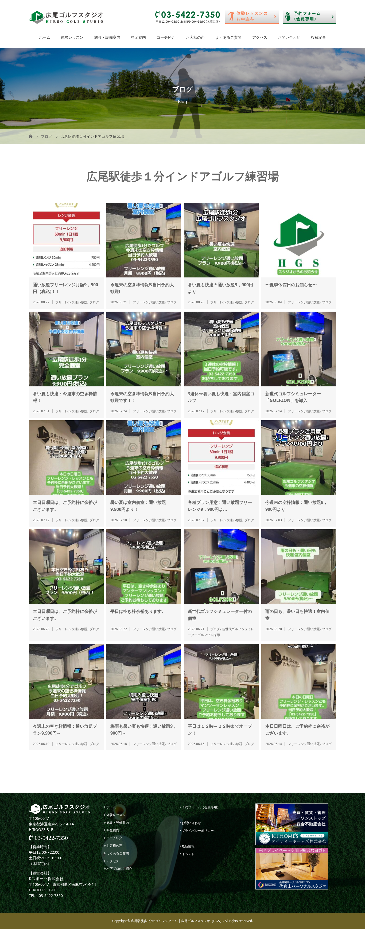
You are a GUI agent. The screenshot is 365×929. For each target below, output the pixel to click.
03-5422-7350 (50, 838)
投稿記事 (318, 37)
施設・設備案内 (107, 37)
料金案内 (138, 37)
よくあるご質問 (228, 37)
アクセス (259, 37)
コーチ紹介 (166, 37)
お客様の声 (195, 37)
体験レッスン (72, 37)
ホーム (44, 37)
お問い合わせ (289, 37)
